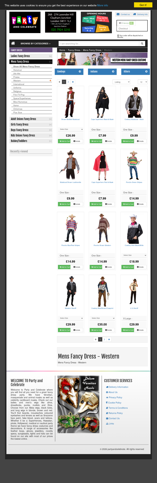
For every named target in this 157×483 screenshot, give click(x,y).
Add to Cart (65, 141)
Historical (17, 69)
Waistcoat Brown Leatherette (70, 182)
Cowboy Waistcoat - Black (134, 119)
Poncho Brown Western (102, 245)
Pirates (16, 77)
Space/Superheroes (22, 98)
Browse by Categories (35, 43)
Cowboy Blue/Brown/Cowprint (102, 308)
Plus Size (17, 112)
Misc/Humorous (20, 101)
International (18, 84)
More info (102, 5)
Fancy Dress (74, 50)
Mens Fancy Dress (92, 50)
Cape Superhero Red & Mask (102, 182)
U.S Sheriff (134, 308)
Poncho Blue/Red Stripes (70, 245)
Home (62, 50)
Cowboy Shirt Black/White (134, 245)
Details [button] (77, 141)
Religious (17, 91)
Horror (16, 105)
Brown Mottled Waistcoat (70, 119)
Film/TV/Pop (19, 94)
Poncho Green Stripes (134, 182)
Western (17, 80)
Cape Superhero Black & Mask (102, 119)
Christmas (17, 108)
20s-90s (16, 73)
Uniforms (17, 87)
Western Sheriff (70, 308)
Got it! (143, 5)
